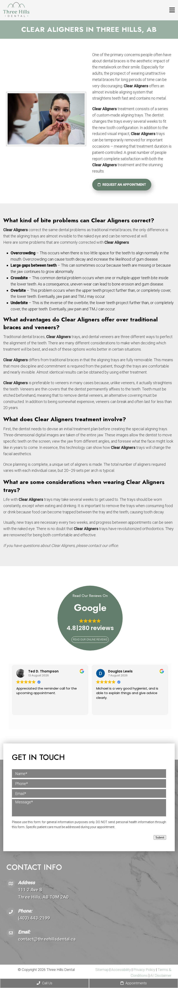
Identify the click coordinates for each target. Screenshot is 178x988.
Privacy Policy (144, 969)
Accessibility (121, 969)
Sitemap (102, 969)
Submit (159, 837)
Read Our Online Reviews (90, 639)
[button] (90, 625)
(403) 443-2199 (34, 918)
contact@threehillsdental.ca (47, 939)
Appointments (136, 983)
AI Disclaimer (160, 975)
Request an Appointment (124, 185)
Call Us (46, 983)
